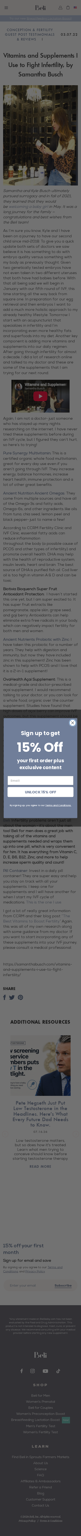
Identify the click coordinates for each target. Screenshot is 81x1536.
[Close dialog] (72, 722)
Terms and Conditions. (58, 805)
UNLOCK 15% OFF (40, 791)
